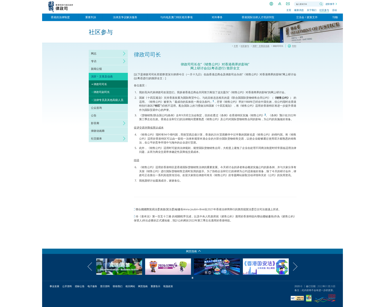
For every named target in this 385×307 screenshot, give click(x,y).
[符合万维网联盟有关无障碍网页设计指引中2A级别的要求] (297, 298)
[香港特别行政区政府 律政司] (60, 7)
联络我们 (288, 4)
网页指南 (143, 286)
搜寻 (321, 4)
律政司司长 (100, 84)
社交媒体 (96, 138)
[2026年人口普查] (119, 274)
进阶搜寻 (329, 3)
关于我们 (311, 10)
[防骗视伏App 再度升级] (168, 274)
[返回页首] (339, 245)
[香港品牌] (324, 298)
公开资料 (67, 286)
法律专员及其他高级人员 (108, 100)
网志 (93, 53)
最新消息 (299, 10)
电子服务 (92, 286)
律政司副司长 (102, 92)
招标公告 (80, 286)
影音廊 (95, 123)
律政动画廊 (98, 131)
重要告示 (155, 286)
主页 (288, 10)
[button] (92, 267)
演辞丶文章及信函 (102, 76)
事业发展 (54, 286)
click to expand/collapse (123, 54)
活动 (334, 10)
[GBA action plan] (266, 274)
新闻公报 (96, 69)
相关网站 (130, 286)
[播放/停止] (192, 278)
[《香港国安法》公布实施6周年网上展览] (217, 274)
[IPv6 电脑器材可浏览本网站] (309, 298)
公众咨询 (96, 108)
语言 (271, 4)
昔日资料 (105, 286)
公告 (93, 115)
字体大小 (279, 4)
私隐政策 (168, 286)
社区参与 (324, 10)
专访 (93, 61)
